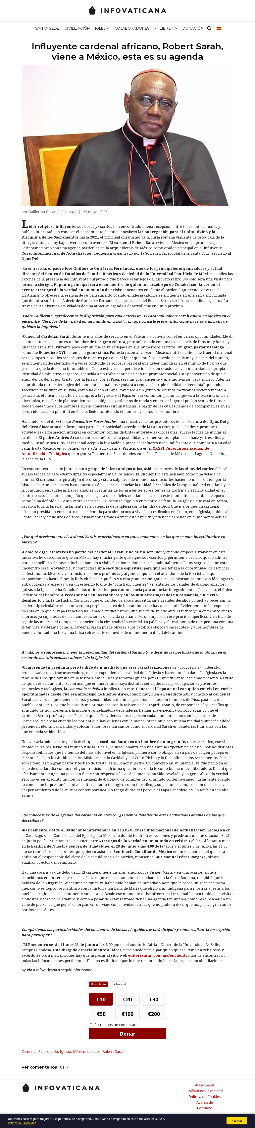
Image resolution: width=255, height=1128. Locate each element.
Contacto (204, 1108)
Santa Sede (47, 28)
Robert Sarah (114, 1051)
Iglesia (102, 28)
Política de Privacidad (204, 1091)
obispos (94, 1051)
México (79, 1051)
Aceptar (236, 1120)
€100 (127, 1013)
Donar (127, 1033)
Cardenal (29, 1051)
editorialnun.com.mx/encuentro (159, 955)
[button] (46, 1067)
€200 (154, 1013)
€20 (127, 999)
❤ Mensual (119, 984)
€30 (153, 999)
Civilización (77, 28)
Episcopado (48, 1051)
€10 (101, 999)
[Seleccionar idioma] (219, 28)
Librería (168, 28)
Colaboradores (132, 28)
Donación (193, 28)
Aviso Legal (204, 1085)
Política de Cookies (205, 1097)
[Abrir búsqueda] (209, 28)
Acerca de (204, 1103)
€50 (101, 1013)
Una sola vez (98, 984)
